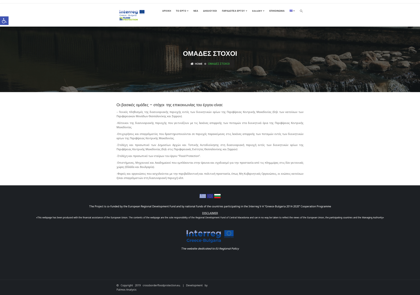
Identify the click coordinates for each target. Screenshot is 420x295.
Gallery (257, 10)
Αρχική (166, 10)
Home (198, 64)
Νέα (195, 10)
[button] (4, 20)
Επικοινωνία (277, 10)
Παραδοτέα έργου (233, 10)
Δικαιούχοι (210, 10)
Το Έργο (181, 10)
